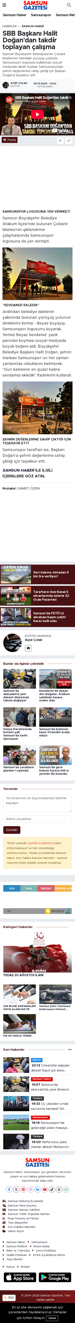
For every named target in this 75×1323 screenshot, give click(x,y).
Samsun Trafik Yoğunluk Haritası (29, 1214)
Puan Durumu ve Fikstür (23, 1218)
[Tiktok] (52, 1189)
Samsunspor (41, 15)
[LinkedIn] (37, 1189)
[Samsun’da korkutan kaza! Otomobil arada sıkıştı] (55, 717)
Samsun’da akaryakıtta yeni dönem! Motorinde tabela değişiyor (50, 1087)
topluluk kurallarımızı (40, 843)
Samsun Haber (15, 15)
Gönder (12, 830)
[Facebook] (9, 1189)
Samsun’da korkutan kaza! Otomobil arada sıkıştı (54, 732)
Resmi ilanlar (42, 1246)
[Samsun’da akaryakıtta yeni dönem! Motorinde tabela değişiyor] (19, 678)
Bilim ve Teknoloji (18, 1250)
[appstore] (20, 1277)
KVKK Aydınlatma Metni (49, 1255)
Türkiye (37, 1098)
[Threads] (59, 1189)
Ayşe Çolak (33, 639)
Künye (10, 1266)
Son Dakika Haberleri (21, 1227)
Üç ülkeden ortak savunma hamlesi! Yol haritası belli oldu (49, 1106)
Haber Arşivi (16, 1231)
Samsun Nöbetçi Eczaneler (25, 1201)
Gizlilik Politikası (16, 1255)
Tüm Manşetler (18, 1222)
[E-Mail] (28, 648)
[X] (16, 1189)
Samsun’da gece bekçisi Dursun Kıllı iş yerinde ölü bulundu (54, 770)
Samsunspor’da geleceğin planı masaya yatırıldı (49, 1125)
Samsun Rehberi (17, 1246)
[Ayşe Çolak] (12, 642)
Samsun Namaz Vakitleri (24, 1209)
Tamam (52, 1318)
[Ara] (68, 5)
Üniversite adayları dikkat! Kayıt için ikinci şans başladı (50, 1068)
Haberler (9, 26)
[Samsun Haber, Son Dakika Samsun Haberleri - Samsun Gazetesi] (36, 5)
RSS (11, 1297)
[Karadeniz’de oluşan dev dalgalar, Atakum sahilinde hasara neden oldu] (55, 678)
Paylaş (12, 139)
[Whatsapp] (66, 1189)
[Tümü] (70, 1049)
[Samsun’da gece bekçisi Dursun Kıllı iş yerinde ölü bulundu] (55, 755)
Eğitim (36, 1060)
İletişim (25, 1266)
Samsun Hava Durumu (22, 1205)
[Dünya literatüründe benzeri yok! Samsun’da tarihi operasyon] (19, 717)
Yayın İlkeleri (14, 1259)
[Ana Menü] (4, 5)
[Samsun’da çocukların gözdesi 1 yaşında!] (19, 755)
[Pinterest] (23, 1189)
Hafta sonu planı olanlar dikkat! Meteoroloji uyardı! (51, 1144)
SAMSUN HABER (18, 470)
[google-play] (55, 1277)
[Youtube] (45, 1189)
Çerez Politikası (46, 1250)
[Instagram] (30, 1189)
